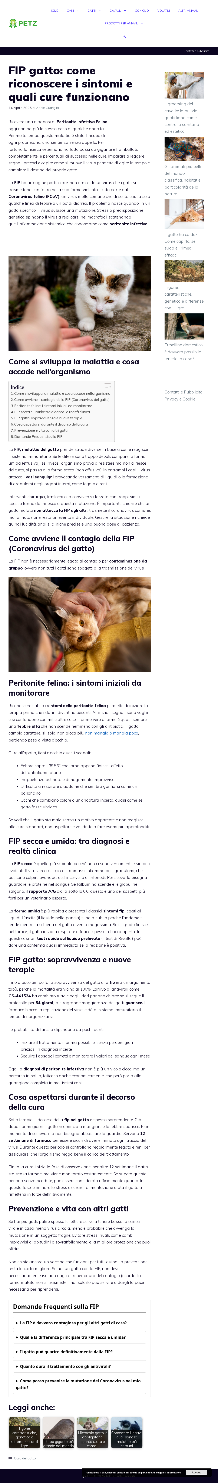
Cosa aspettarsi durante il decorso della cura (51, 424)
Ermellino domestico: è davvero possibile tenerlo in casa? (184, 351)
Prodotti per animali (121, 23)
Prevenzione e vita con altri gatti (40, 430)
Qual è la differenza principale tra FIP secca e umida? (73, 1337)
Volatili (163, 11)
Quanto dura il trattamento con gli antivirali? (65, 1366)
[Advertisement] (131, 129)
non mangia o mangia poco (111, 733)
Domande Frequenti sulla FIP (38, 436)
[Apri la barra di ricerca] (124, 36)
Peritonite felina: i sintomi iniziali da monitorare (53, 405)
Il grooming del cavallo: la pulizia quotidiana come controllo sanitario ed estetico (182, 117)
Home (54, 11)
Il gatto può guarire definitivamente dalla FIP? (66, 1352)
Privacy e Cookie (180, 399)
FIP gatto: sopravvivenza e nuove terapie (48, 418)
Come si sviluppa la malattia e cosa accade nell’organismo (62, 393)
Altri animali (188, 11)
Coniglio (142, 11)
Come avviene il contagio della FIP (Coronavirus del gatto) (62, 399)
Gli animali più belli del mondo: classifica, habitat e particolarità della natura (183, 180)
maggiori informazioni (168, 1472)
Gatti (91, 11)
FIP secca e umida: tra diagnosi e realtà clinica (52, 412)
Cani (70, 11)
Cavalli (115, 11)
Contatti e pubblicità (196, 51)
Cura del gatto (25, 1458)
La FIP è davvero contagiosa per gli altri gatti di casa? (73, 1323)
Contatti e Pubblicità (184, 392)
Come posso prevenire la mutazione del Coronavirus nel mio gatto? (78, 1384)
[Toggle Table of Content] (105, 386)
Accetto (196, 1472)
